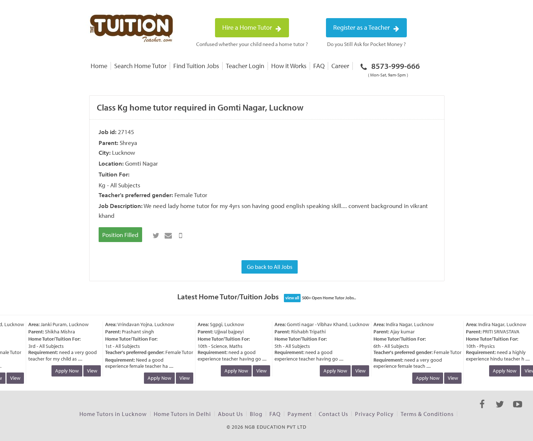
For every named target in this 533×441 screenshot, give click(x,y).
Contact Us (333, 413)
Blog (256, 413)
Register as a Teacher (362, 27)
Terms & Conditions (427, 413)
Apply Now (65, 370)
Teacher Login (245, 66)
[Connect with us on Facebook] (482, 410)
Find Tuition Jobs (196, 66)
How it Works (288, 66)
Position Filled (120, 234)
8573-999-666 (394, 69)
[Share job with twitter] (156, 235)
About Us (230, 413)
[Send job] (180, 235)
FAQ (319, 66)
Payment (300, 413)
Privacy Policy (374, 413)
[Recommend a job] (168, 235)
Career (340, 66)
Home (99, 66)
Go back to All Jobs (269, 266)
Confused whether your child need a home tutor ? (252, 44)
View (13, 378)
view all (292, 297)
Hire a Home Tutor (247, 27)
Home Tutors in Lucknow (113, 413)
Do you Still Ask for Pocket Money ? (366, 44)
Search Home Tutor (140, 66)
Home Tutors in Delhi (182, 413)
